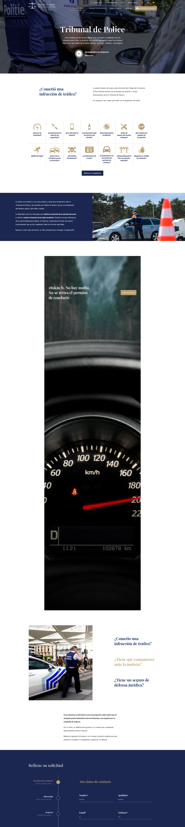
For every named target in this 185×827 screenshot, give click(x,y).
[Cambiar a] (142, 2)
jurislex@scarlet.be (112, 2)
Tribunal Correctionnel (97, 8)
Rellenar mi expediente (92, 173)
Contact (129, 8)
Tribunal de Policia (78, 8)
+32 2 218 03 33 (97, 2)
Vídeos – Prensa (132, 2)
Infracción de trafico (147, 8)
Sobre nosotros (116, 8)
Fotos (122, 2)
